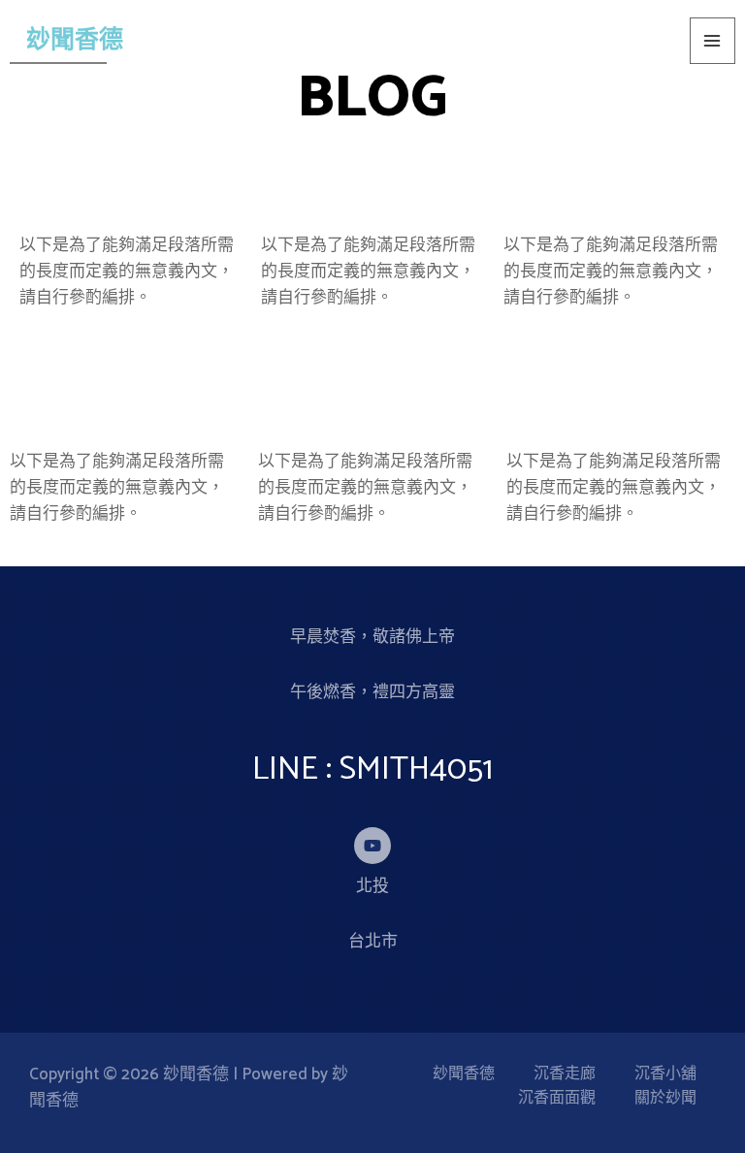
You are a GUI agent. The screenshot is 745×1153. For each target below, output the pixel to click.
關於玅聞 (665, 1098)
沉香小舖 (665, 1074)
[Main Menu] (713, 40)
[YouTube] (372, 845)
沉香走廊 (565, 1074)
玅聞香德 (74, 40)
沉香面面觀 (557, 1098)
